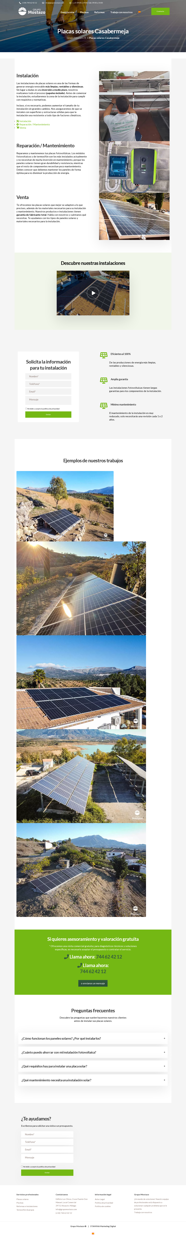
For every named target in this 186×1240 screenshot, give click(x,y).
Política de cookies (103, 1206)
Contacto (160, 11)
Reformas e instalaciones (27, 1206)
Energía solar (68, 12)
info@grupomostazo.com (66, 1209)
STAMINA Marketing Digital (103, 1226)
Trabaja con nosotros (121, 12)
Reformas (99, 12)
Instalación (25, 121)
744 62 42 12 (109, 957)
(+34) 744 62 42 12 (64, 1213)
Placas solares (22, 1199)
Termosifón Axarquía (25, 1210)
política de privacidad (51, 409)
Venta (22, 127)
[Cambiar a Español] (93, 1233)
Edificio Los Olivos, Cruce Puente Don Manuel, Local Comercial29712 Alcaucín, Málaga (72, 1202)
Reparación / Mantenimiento (34, 124)
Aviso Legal (100, 1199)
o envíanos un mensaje (93, 983)
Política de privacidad (104, 1202)
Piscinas (84, 12)
